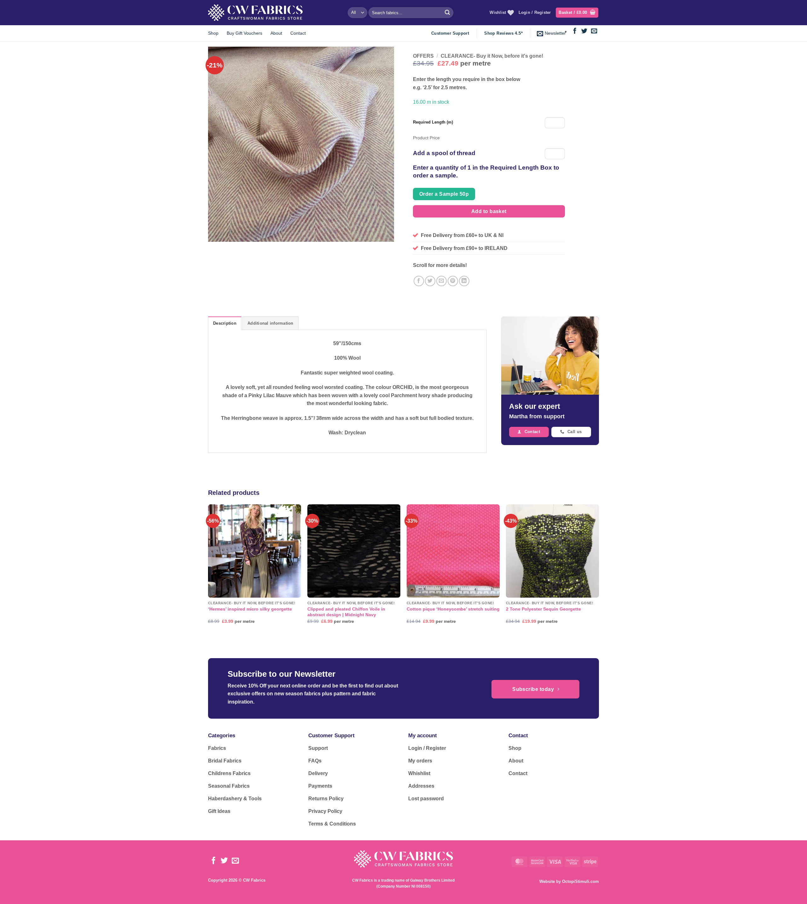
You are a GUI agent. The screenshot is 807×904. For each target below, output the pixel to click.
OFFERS (423, 56)
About (276, 33)
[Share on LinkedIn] (464, 281)
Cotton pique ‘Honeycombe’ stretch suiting (453, 608)
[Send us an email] (594, 31)
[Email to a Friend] (441, 281)
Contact (298, 33)
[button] (577, 13)
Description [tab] (224, 323)
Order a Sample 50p (444, 194)
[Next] (598, 569)
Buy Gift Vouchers (244, 33)
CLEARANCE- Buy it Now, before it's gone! (492, 56)
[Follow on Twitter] (584, 31)
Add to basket (489, 211)
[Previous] (208, 569)
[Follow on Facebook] (575, 31)
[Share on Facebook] (419, 281)
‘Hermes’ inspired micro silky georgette (250, 608)
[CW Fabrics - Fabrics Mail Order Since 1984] (255, 12)
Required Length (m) (433, 122)
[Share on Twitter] (430, 281)
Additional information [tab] (270, 323)
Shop (213, 33)
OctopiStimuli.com (580, 881)
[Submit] (447, 12)
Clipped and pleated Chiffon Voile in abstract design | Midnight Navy (346, 611)
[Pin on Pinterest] (453, 281)
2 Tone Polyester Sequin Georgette (543, 608)
